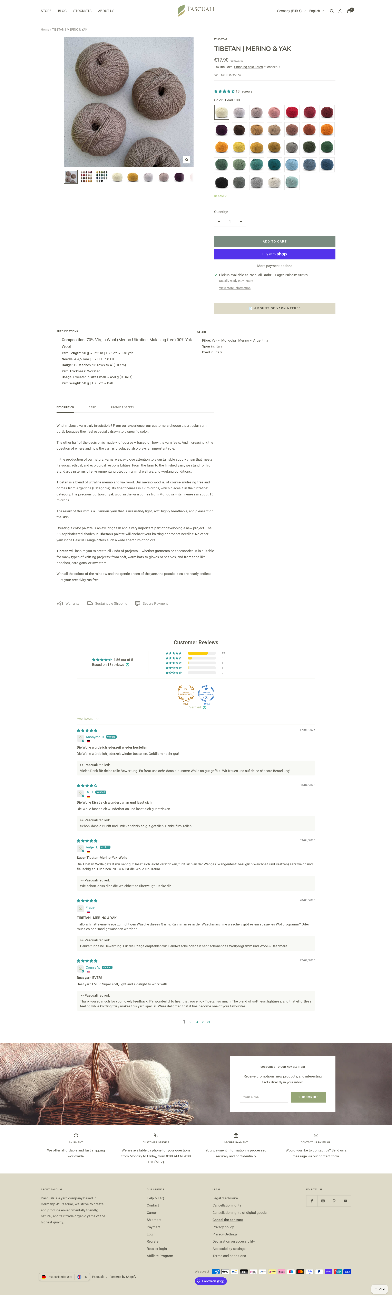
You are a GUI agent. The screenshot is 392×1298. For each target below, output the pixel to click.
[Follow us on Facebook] (311, 1200)
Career (152, 1213)
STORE (46, 11)
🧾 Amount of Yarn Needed (275, 308)
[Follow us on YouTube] (345, 1200)
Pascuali (220, 38)
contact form (329, 1156)
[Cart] (349, 11)
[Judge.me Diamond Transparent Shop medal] (206, 693)
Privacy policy (223, 1227)
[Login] (340, 11)
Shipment (154, 1220)
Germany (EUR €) (289, 11)
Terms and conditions (229, 1256)
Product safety (122, 407)
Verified (195, 707)
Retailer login (157, 1249)
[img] (87, 730)
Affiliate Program (160, 1256)
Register (153, 1241)
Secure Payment (155, 603)
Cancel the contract (228, 1220)
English (314, 11)
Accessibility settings (229, 1249)
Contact (153, 1205)
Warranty (72, 603)
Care (92, 407)
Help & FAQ (155, 1198)
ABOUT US (106, 11)
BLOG (62, 11)
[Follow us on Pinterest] (334, 1200)
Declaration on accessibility (234, 1241)
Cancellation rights (227, 1205)
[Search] (332, 11)
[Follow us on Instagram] (323, 1200)
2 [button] (190, 1022)
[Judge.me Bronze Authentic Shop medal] (186, 693)
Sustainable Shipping (111, 603)
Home (45, 29)
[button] (225, 91)
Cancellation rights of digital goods (240, 1213)
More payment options (274, 266)
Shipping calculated (248, 67)
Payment (153, 1227)
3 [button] (197, 1022)
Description (65, 407)
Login (151, 1234)
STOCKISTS (82, 11)
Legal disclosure (225, 1198)
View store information (235, 288)
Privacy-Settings (225, 1234)
